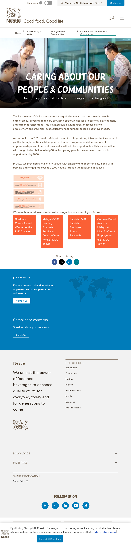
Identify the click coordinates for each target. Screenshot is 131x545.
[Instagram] (55, 505)
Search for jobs (73, 390)
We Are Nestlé (73, 407)
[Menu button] (121, 17)
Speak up (70, 401)
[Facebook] (45, 505)
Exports (69, 384)
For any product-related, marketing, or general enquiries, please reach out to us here (34, 289)
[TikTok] (85, 505)
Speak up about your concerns (31, 327)
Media (69, 396)
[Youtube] (75, 505)
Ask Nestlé (71, 367)
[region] (65, 534)
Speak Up (21, 334)
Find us (69, 378)
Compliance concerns (30, 319)
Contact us (115, 2)
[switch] (48, 3)
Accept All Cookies (50, 539)
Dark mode (33, 2)
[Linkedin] (65, 505)
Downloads (65, 453)
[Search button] (112, 17)
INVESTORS (65, 462)
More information (105, 531)
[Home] (36, 15)
